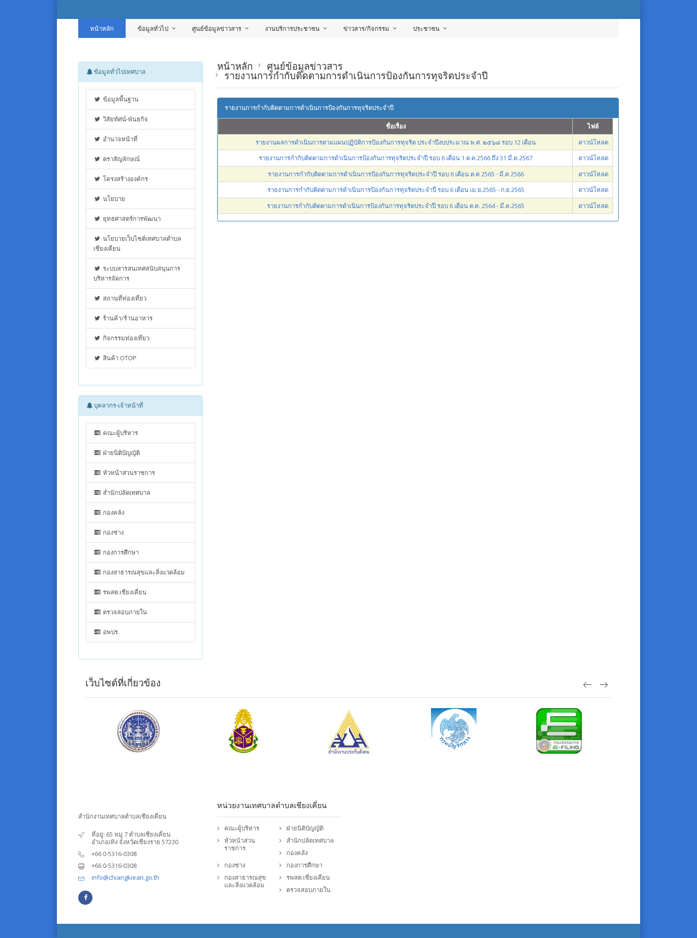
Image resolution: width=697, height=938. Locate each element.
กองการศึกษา (120, 552)
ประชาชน (426, 28)
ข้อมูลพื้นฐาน (119, 99)
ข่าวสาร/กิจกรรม (366, 28)
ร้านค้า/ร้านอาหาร (127, 318)
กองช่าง (112, 532)
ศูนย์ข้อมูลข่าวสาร (216, 28)
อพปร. (110, 632)
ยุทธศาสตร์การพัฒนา (131, 218)
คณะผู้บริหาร (119, 432)
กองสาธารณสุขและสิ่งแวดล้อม (143, 572)
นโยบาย (113, 198)
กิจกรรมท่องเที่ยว (125, 338)
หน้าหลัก (102, 28)
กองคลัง (112, 512)
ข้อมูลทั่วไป (153, 28)
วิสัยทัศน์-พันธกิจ (124, 119)
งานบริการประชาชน (292, 28)
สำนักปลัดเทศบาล (125, 492)
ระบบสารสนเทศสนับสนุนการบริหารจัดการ (136, 273)
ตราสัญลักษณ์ (120, 159)
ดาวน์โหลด (593, 142)
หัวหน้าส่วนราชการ (128, 472)
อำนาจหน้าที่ (119, 139)
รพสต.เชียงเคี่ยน (124, 592)
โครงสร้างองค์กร (124, 178)
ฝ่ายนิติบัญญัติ (120, 452)
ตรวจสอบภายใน (124, 612)
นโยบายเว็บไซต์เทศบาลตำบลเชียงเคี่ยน (137, 243)
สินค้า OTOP (119, 358)
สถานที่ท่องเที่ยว (124, 298)
